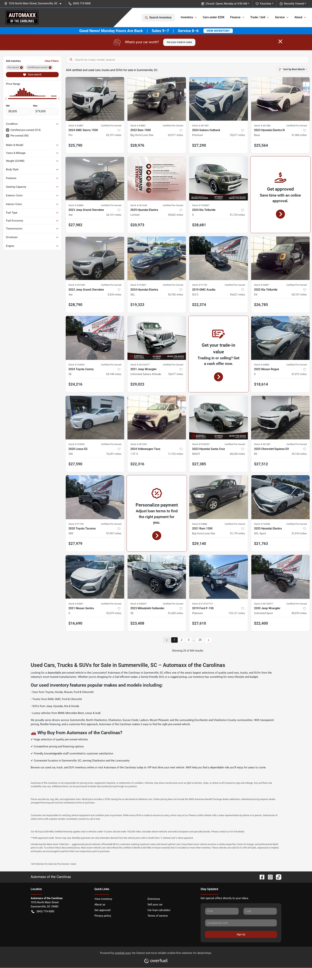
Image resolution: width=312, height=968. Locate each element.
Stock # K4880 (199, 524)
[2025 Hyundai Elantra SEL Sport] (280, 497)
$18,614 (261, 384)
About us (99, 904)
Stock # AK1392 (138, 444)
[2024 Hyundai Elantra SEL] (156, 258)
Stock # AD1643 (138, 205)
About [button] (298, 17)
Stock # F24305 (76, 444)
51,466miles (299, 135)
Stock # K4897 (261, 285)
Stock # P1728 (75, 524)
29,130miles (299, 454)
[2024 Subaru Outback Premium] (218, 99)
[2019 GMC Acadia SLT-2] (218, 258)
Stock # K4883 (75, 205)
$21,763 (261, 543)
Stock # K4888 (261, 364)
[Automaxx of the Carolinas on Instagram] (269, 877)
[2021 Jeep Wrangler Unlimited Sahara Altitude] (156, 338)
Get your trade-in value (179, 42)
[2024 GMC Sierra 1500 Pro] (95, 99)
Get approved (102, 910)
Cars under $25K (213, 17)
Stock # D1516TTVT (202, 603)
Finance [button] (235, 17)
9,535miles (114, 294)
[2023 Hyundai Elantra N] (280, 99)
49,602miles (175, 214)
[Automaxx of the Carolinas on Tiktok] (277, 877)
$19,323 (137, 305)
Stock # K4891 (75, 603)
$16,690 (75, 623)
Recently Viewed (294, 3)
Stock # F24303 (76, 364)
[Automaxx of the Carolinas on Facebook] (260, 877)
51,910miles (299, 533)
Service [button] (280, 17)
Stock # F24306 (262, 524)
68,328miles (237, 454)
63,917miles (175, 135)
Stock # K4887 (75, 125)
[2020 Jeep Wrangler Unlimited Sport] (280, 577)
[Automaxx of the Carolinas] (22, 17)
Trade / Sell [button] (257, 17)
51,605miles (175, 613)
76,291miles (113, 454)
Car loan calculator (159, 910)
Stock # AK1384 (76, 285)
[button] (34, 3)
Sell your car (155, 904)
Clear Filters (52, 60)
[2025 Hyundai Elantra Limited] (156, 178)
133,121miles (236, 613)
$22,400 (261, 623)
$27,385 (199, 464)
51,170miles (237, 533)
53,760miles (175, 294)
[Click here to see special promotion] (156, 30)
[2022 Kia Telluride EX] (280, 258)
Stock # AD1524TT (140, 364)
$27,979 (75, 543)
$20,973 (137, 225)
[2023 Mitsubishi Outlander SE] (156, 577)
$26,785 (261, 305)
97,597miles (113, 533)
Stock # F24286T (201, 205)
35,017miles (237, 135)
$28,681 (199, 225)
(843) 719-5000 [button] (82, 3)
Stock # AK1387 (262, 444)
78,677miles (175, 374)
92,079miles (113, 613)
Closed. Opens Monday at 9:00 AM (226, 3)
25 (200, 640)
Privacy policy (102, 915)
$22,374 (199, 305)
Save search (34, 74)
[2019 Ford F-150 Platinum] (218, 577)
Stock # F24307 (138, 285)
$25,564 (261, 145)
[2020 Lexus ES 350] (95, 417)
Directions (154, 899)
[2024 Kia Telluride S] (218, 178)
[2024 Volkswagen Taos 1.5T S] (156, 417)
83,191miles (113, 135)
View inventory (103, 899)
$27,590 (75, 464)
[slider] (6, 98)
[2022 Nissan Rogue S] (280, 338)
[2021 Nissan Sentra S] (95, 577)
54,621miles (237, 294)
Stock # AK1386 (262, 125)
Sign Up (241, 934)
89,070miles (299, 613)
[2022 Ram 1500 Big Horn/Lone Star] (156, 99)
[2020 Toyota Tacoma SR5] (95, 497)
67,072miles (299, 374)
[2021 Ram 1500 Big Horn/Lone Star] (218, 497)
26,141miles (113, 214)
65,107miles (299, 294)
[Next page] (208, 640)
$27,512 (261, 464)
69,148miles (113, 374)
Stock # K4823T (138, 603)
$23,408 (137, 623)
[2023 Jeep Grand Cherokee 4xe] (95, 178)
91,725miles (237, 214)
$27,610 (199, 623)
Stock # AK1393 (200, 125)
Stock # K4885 (137, 125)
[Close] (280, 41)
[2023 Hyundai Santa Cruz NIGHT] (218, 417)
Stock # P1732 (199, 285)
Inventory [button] (187, 17)
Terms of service (158, 915)
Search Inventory (160, 17)
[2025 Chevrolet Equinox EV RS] (280, 417)
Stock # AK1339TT (263, 603)
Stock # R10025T (201, 444)
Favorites (265, 3)
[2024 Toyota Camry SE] (95, 338)
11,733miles (175, 454)
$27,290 (199, 145)
